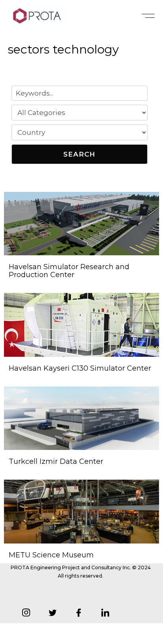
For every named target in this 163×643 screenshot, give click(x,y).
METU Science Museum (51, 555)
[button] (148, 16)
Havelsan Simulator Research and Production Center (69, 270)
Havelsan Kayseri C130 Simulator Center (80, 368)
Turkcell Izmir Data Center (56, 461)
